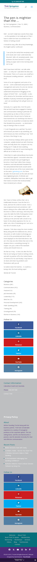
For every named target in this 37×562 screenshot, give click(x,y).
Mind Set (6, 299)
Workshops (18, 540)
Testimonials (23, 542)
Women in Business (10, 314)
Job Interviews (8, 293)
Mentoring (8, 540)
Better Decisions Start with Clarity (16, 448)
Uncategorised (8, 311)
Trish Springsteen (11, 24)
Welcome (12, 535)
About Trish (22, 535)
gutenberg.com (17, 171)
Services (27, 540)
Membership (25, 537)
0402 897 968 (13, 390)
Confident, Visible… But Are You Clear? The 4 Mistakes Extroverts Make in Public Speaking (18, 453)
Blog (15, 542)
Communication (15, 27)
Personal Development (11, 302)
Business (6, 27)
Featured (6, 290)
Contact (17, 544)
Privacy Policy (11, 417)
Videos (9, 542)
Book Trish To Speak (12, 537)
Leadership (7, 296)
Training (6, 308)
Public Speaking (9, 305)
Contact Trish (8, 394)
